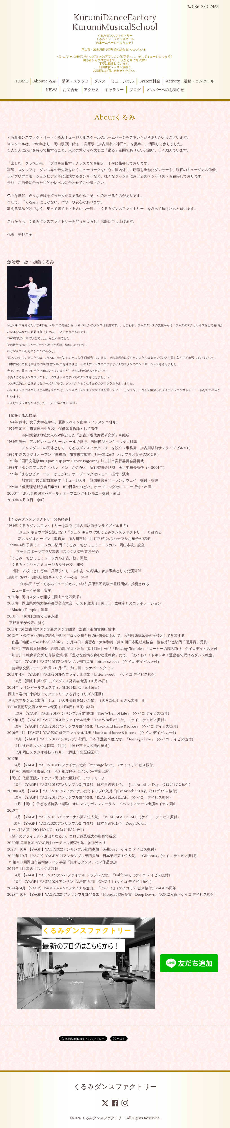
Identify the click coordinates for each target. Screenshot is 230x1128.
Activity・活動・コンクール (190, 81)
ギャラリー (114, 89)
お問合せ (70, 89)
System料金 (149, 81)
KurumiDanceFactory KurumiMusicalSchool (115, 23)
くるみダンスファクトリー (115, 1086)
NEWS (52, 89)
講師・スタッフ (75, 81)
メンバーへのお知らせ (165, 89)
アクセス (91, 89)
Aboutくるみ (44, 81)
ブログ (135, 89)
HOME (22, 81)
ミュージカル (122, 81)
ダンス (100, 81)
